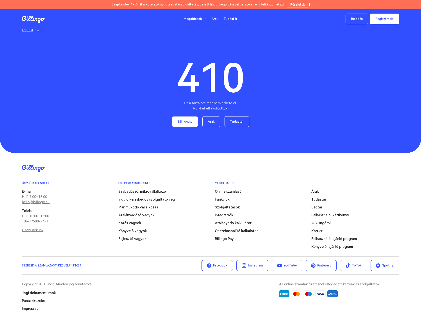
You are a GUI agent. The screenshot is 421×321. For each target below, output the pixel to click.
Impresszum (31, 309)
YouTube (290, 265)
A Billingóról (321, 223)
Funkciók (222, 199)
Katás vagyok (129, 223)
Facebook (220, 265)
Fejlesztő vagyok (132, 239)
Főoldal (27, 30)
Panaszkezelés (34, 301)
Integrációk (224, 215)
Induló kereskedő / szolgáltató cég (146, 199)
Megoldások (225, 183)
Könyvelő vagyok (132, 231)
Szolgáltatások (227, 207)
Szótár (316, 207)
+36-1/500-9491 (35, 221)
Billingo (33, 19)
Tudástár (230, 19)
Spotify (388, 265)
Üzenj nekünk (32, 230)
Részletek (297, 4)
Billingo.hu (185, 121)
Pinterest (324, 265)
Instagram (255, 265)
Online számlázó (228, 191)
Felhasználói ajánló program (334, 239)
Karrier (317, 231)
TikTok (357, 265)
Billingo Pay (224, 239)
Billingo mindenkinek (134, 183)
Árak (215, 19)
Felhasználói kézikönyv (330, 215)
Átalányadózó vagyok (136, 215)
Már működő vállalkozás (138, 207)
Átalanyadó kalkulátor (233, 223)
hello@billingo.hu (36, 202)
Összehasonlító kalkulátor (236, 231)
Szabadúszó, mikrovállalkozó (142, 191)
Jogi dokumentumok (39, 293)
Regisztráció (384, 19)
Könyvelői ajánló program (332, 247)
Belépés (357, 19)
